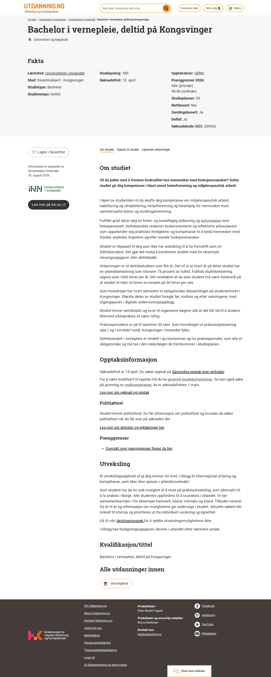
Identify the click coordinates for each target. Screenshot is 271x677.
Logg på (89, 657)
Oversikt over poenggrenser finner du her (139, 448)
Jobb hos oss (93, 628)
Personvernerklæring (97, 643)
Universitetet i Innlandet (82, 19)
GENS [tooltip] (199, 73)
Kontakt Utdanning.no (98, 620)
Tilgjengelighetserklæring (100, 650)
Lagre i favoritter (51, 152)
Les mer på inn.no (46, 204)
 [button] (135, 599)
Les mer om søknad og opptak (124, 392)
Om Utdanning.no (95, 606)
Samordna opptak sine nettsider (198, 372)
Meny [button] (237, 8)
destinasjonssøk (130, 520)
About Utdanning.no (97, 613)
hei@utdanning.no (149, 634)
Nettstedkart (92, 635)
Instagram (208, 615)
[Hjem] (59, 6)
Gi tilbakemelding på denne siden (105, 665)
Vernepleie (119, 583)
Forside (32, 19)
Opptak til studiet (128, 149)
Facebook (208, 606)
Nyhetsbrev (209, 633)
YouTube (207, 624)
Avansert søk (189, 8)
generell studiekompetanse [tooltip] (190, 379)
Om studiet (107, 149)
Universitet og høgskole (52, 19)
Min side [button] (211, 8)
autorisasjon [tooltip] (211, 220)
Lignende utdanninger (156, 149)
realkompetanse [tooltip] (138, 385)
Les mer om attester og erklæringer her (132, 427)
